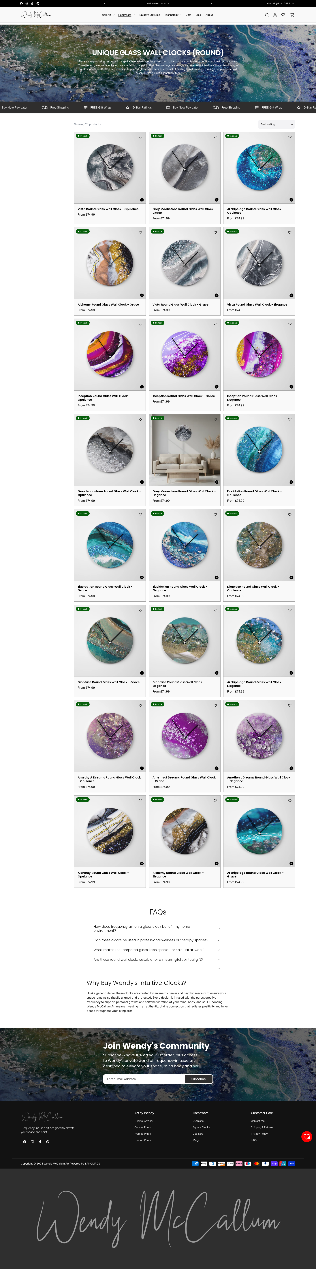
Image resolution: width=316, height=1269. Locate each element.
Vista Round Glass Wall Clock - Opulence (108, 209)
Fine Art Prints (142, 1140)
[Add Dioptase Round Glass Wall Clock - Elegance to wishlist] (215, 610)
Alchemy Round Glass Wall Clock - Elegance (178, 875)
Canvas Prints (142, 1127)
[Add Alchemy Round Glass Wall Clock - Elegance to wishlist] (215, 800)
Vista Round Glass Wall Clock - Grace (180, 304)
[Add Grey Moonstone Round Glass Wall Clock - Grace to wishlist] (215, 137)
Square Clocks (201, 1127)
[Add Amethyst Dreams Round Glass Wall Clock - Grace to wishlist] (215, 705)
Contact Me (258, 1120)
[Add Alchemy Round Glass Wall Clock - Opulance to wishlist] (140, 800)
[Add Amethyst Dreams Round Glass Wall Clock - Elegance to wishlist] (290, 705)
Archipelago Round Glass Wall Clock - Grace (255, 875)
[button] (107, 15)
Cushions (198, 1120)
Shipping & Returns (262, 1127)
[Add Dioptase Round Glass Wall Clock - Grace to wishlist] (140, 610)
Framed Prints (142, 1133)
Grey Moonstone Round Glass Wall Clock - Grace (184, 211)
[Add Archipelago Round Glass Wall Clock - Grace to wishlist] (290, 800)
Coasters (198, 1133)
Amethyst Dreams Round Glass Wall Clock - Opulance (109, 779)
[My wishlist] (283, 15)
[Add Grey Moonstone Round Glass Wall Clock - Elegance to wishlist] (215, 419)
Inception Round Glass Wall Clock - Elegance (253, 398)
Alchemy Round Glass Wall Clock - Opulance (103, 875)
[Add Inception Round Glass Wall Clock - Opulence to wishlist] (140, 324)
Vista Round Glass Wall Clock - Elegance (257, 304)
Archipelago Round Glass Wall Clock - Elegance (255, 684)
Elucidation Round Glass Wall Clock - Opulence (254, 493)
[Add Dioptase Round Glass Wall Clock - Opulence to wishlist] (290, 514)
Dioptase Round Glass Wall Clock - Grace (109, 682)
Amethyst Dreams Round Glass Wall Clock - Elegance (258, 779)
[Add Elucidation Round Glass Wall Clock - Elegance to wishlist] (215, 514)
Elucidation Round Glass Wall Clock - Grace (105, 589)
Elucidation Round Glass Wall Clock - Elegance (180, 589)
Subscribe (198, 1079)
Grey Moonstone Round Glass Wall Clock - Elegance (184, 493)
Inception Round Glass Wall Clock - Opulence (104, 398)
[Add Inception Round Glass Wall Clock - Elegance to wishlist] (290, 324)
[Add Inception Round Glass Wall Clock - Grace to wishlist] (215, 324)
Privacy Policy (259, 1133)
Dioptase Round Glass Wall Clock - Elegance (178, 684)
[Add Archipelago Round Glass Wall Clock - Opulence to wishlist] (290, 137)
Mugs (196, 1140)
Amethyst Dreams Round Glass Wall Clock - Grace (184, 779)
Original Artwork (143, 1120)
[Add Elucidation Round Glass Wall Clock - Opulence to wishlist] (290, 419)
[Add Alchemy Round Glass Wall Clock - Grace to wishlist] (140, 232)
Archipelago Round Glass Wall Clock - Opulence (255, 211)
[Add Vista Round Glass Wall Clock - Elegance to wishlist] (290, 232)
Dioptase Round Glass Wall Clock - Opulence (253, 589)
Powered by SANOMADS (85, 1163)
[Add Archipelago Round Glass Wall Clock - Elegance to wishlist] (290, 610)
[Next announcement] (212, 3)
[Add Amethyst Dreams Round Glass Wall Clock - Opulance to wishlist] (140, 705)
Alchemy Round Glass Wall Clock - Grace (108, 304)
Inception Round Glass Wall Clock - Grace (184, 396)
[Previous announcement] (104, 3)
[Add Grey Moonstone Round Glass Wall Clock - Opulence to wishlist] (140, 419)
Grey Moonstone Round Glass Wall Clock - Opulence (109, 493)
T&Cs (254, 1140)
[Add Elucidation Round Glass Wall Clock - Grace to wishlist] (140, 514)
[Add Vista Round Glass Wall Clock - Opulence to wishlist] (140, 137)
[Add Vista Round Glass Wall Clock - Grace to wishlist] (215, 232)
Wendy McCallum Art (56, 1163)
